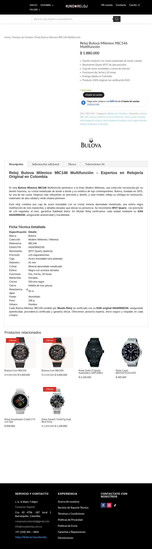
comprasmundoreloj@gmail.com (32, 521)
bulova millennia (114, 117)
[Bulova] (91, 143)
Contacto (121, 5)
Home (7, 37)
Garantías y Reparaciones (72, 532)
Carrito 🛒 (135, 5)
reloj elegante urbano (91, 120)
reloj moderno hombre (114, 120)
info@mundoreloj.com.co (28, 526)
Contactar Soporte (25, 507)
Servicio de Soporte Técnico (73, 507)
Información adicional (45, 164)
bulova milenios (97, 117)
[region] (76, 268)
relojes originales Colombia (94, 124)
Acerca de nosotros (68, 501)
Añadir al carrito (93, 95)
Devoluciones (65, 538)
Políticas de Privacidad (70, 520)
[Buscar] (117, 19)
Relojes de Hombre (23, 37)
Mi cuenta (107, 5)
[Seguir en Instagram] (109, 505)
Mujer (34, 10)
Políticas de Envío (67, 526)
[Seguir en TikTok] (115, 505)
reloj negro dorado (137, 120)
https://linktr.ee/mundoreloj (30, 537)
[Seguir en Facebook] (103, 505)
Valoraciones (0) (95, 164)
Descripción (16, 164)
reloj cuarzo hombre (135, 117)
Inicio (33, 5)
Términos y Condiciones (71, 513)
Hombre (46, 5)
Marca (72, 164)
